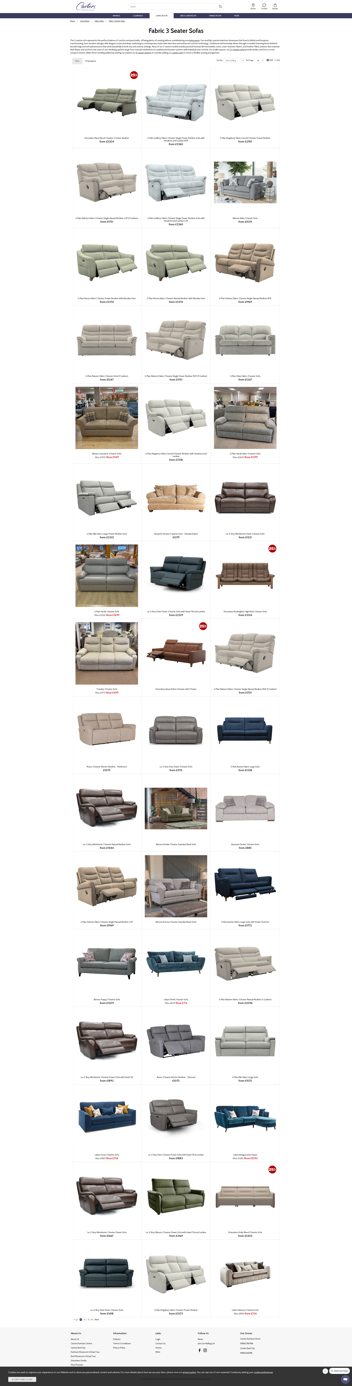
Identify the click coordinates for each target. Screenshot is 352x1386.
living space (194, 40)
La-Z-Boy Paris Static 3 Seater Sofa (176, 766)
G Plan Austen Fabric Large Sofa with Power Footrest (245, 922)
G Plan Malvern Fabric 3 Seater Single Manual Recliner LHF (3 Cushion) (106, 218)
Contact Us (161, 1343)
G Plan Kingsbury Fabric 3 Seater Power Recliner (176, 1310)
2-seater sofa (176, 53)
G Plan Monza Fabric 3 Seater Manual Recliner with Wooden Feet (176, 298)
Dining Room (215, 16)
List (278, 60)
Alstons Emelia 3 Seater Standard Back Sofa (176, 844)
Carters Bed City (78, 1348)
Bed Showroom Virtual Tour (83, 1356)
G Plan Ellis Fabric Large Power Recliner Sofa (107, 534)
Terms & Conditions (122, 1343)
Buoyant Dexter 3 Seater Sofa (245, 844)
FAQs (158, 1352)
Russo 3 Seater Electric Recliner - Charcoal (176, 1077)
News (200, 1339)
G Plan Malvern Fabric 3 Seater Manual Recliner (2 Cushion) (245, 999)
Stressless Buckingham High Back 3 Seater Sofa (245, 611)
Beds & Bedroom (188, 16)
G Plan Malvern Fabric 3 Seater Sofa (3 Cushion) (107, 376)
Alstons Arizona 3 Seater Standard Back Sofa (176, 922)
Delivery (117, 1339)
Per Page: (250, 60)
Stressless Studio (79, 1360)
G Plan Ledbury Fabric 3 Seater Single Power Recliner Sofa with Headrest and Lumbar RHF (176, 139)
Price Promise (77, 1365)
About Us (75, 1339)
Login (158, 1339)
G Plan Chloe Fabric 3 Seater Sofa (245, 376)
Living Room (161, 16)
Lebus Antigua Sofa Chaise (245, 1154)
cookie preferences (263, 1372)
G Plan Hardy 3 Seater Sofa (106, 611)
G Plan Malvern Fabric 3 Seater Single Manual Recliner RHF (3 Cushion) (245, 689)
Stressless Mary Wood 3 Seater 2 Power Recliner (107, 138)
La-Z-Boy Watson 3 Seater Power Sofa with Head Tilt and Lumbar (176, 1232)
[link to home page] (86, 6)
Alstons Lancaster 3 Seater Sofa (106, 453)
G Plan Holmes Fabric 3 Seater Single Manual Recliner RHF (245, 298)
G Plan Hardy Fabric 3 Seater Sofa (245, 453)
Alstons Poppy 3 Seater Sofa (107, 999)
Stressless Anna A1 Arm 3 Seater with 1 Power (176, 689)
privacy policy (189, 1372)
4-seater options (143, 53)
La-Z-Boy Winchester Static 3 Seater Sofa (245, 534)
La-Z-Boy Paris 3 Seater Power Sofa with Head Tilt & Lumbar (176, 1154)
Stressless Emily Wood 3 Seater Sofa (245, 1232)
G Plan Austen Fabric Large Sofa (245, 766)
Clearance (138, 16)
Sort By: (220, 60)
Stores (159, 1348)
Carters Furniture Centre (81, 1343)
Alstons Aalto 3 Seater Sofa (245, 218)
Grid (271, 60)
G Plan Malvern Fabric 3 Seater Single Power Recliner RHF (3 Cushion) (176, 376)
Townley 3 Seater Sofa (106, 689)
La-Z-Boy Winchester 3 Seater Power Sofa (107, 1232)
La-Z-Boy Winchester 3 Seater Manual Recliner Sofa (107, 844)
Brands (116, 16)
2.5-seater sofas (237, 49)
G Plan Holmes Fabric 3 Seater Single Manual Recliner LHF (107, 922)
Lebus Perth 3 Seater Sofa (176, 999)
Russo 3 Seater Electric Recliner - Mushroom (107, 766)
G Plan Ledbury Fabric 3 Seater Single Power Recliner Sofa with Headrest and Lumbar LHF (176, 219)
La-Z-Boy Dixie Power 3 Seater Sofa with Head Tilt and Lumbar (176, 611)
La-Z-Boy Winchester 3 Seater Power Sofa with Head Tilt (107, 1077)
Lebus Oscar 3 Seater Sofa (107, 1154)
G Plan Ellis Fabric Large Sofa (245, 1077)
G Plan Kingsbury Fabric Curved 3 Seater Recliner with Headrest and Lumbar (176, 455)
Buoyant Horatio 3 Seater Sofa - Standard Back (176, 534)
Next (97, 1319)
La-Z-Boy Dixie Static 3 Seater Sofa (106, 1310)
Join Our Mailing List (206, 1343)
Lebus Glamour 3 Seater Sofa (245, 1310)
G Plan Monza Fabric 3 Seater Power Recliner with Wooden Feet (107, 298)
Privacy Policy (119, 1348)
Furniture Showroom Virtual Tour (85, 1352)
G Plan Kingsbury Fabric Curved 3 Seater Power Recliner (245, 138)
